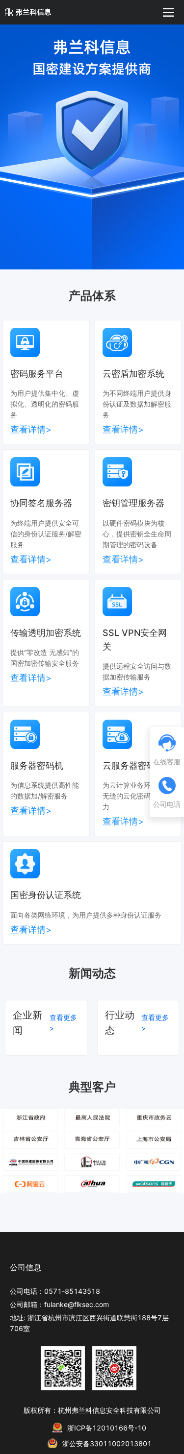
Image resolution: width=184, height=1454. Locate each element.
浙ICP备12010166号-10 (106, 1428)
